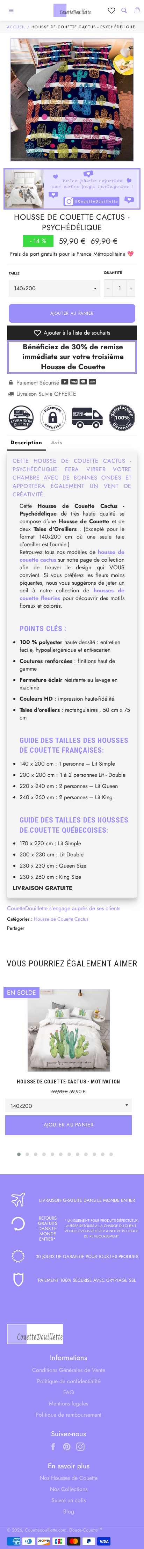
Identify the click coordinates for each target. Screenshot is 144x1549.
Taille (14, 273)
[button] (19, 1154)
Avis (57, 442)
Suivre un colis (68, 1500)
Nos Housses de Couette (69, 1478)
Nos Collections (68, 1489)
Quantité (113, 272)
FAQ (68, 1392)
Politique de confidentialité (68, 1381)
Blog (68, 1511)
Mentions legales (68, 1404)
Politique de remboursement (68, 1415)
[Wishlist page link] (111, 10)
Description (26, 442)
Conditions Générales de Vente (68, 1370)
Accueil (16, 27)
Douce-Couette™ (85, 1530)
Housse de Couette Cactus (61, 918)
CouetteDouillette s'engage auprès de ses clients (63, 908)
